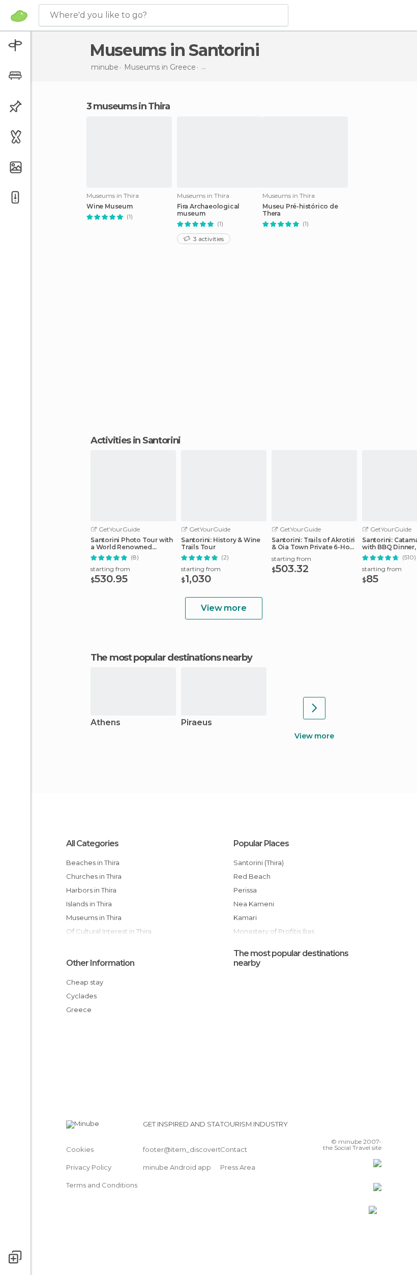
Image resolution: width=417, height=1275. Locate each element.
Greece (79, 1009)
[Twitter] (348, 1127)
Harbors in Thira (91, 890)
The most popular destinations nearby (171, 657)
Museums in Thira (94, 917)
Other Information (100, 963)
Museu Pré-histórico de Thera (300, 210)
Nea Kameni (253, 904)
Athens (106, 723)
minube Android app (177, 1167)
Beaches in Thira (93, 862)
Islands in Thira (89, 904)
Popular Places (261, 843)
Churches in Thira (94, 876)
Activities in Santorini (136, 440)
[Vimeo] (361, 1127)
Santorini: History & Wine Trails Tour (220, 544)
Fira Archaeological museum (208, 210)
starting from (110, 569)
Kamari (245, 917)
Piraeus (196, 723)
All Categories (92, 843)
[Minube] (19, 16)
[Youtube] (374, 1127)
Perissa (245, 890)
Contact (233, 1149)
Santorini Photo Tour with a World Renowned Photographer (132, 544)
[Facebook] (335, 1127)
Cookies (80, 1149)
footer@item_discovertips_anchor (200, 1149)
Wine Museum (109, 206)
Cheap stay (84, 982)
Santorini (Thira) (258, 862)
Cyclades (81, 996)
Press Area (237, 1167)
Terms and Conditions (101, 1185)
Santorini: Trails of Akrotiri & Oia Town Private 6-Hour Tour (314, 544)
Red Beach (252, 876)
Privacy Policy (88, 1167)
